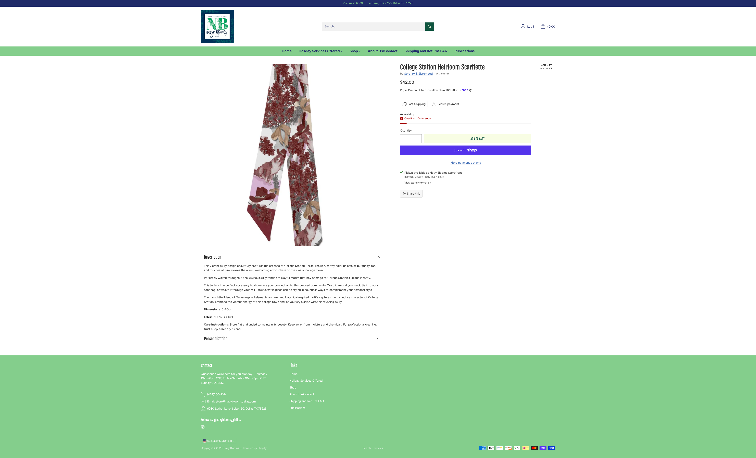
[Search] (429, 26)
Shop (292, 387)
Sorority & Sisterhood (418, 73)
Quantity (406, 130)
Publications (297, 408)
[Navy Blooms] (217, 26)
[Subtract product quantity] (403, 138)
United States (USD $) (219, 440)
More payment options (465, 162)
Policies (378, 448)
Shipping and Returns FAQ (306, 401)
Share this (413, 193)
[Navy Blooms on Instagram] (202, 428)
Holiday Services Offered (306, 380)
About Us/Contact (301, 394)
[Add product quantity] (418, 138)
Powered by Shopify (255, 448)
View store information (417, 182)
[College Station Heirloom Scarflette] (292, 155)
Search (367, 448)
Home (293, 374)
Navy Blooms (231, 448)
